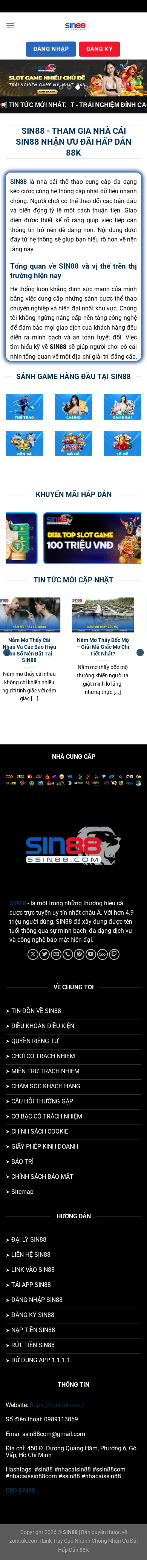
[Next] (140, 652)
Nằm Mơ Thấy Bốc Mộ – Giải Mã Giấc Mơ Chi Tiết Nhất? (38, 646)
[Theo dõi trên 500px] (102, 954)
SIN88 (17, 903)
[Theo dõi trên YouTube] (91, 954)
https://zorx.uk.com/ (57, 1405)
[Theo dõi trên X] (33, 954)
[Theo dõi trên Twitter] (44, 954)
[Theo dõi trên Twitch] (114, 954)
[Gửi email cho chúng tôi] (56, 954)
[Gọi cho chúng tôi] (68, 954)
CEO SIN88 (20, 1490)
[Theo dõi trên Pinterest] (79, 954)
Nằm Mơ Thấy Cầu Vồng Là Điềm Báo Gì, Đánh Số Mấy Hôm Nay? (112, 650)
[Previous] (7, 652)
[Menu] (10, 25)
